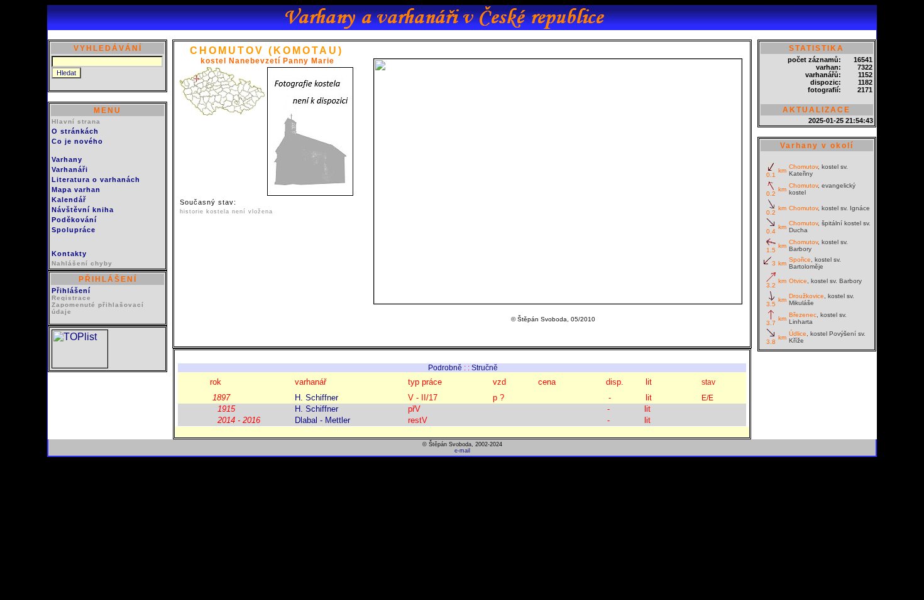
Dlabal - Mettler (322, 420)
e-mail (462, 450)
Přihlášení (71, 290)
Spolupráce (74, 229)
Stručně (484, 367)
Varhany (67, 159)
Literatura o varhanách (96, 179)
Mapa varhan (76, 189)
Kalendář (69, 199)
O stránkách (75, 131)
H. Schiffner (316, 397)
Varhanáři (70, 169)
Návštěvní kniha (83, 209)
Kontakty (69, 253)
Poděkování (74, 219)
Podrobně (445, 367)
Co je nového (77, 141)
